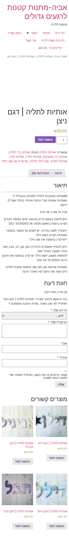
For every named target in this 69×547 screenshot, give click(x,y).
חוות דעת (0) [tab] (40, 173)
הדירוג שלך (59, 310)
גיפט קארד (14, 33)
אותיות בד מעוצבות (55, 157)
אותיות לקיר (16, 157)
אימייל (62, 357)
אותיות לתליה (44, 56)
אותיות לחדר (33, 157)
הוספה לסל (45, 139)
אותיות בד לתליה (19, 152)
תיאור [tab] (58, 173)
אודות (46, 33)
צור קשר (31, 40)
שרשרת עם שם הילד (15, 161)
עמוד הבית (61, 56)
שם (64, 343)
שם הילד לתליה (39, 161)
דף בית (59, 33)
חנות (34, 33)
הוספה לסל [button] (56, 458)
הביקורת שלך (57, 322)
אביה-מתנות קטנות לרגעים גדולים (37, 12)
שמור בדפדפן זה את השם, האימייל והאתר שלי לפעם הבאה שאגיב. (38, 376)
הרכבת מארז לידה (53, 40)
